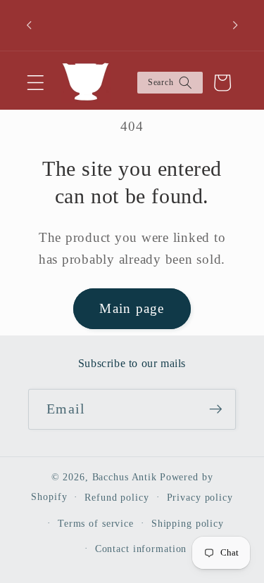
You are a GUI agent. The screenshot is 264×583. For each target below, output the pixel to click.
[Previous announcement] (28, 25)
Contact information (141, 549)
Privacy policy (200, 497)
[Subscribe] (215, 409)
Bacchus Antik (124, 477)
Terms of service (96, 523)
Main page (131, 308)
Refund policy (116, 497)
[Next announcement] (235, 25)
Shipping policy (187, 523)
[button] (35, 82)
